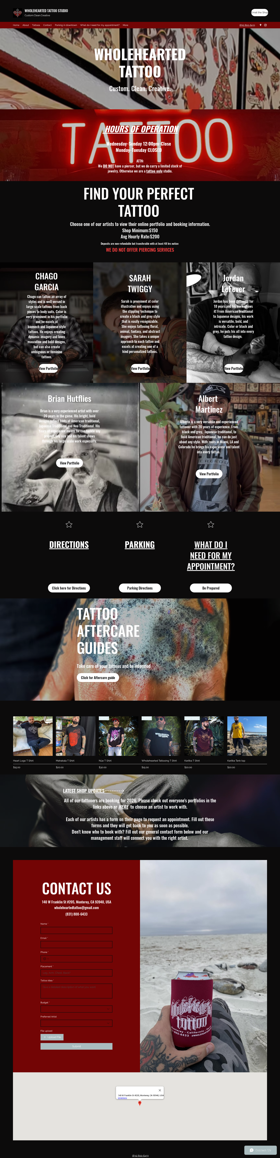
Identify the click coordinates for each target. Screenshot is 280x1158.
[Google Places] (260, 25)
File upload (46, 1031)
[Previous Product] (8, 736)
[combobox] (76, 1009)
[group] (140, 743)
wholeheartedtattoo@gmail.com (76, 907)
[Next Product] (272, 736)
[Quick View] (33, 736)
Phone (45, 952)
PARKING (140, 544)
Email (44, 938)
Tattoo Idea (47, 980)
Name (44, 924)
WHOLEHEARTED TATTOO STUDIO (46, 10)
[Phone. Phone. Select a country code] (46, 959)
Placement (47, 966)
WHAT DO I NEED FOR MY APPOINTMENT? (211, 555)
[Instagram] (265, 25)
